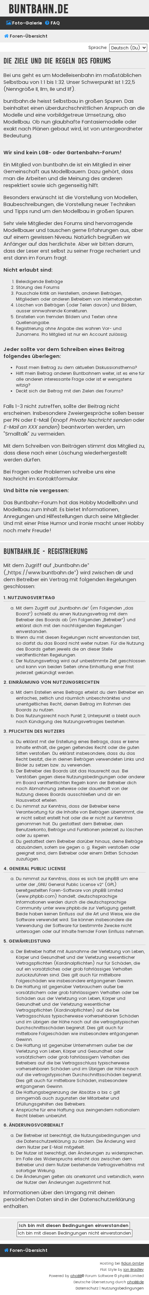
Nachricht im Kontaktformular (40, 478)
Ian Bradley (133, 1269)
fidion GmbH (132, 1263)
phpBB (76, 1275)
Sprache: (97, 47)
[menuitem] (24, 23)
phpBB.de (135, 1282)
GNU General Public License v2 (70, 884)
